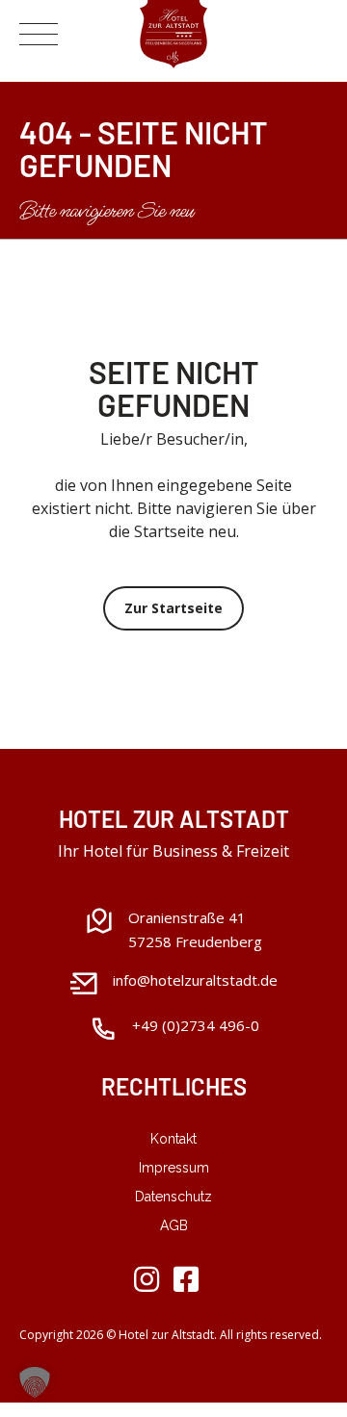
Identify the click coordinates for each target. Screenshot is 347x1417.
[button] (34, 1382)
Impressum (174, 1167)
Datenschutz (173, 1196)
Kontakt (173, 1138)
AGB (174, 1225)
